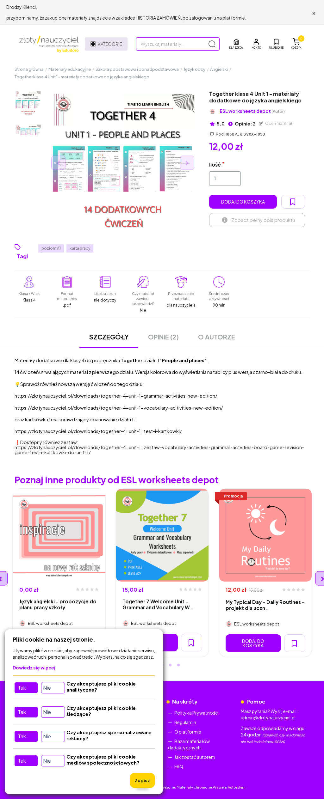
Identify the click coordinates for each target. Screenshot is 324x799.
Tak (22, 687)
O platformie (187, 732)
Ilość (215, 164)
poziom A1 (51, 248)
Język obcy (194, 69)
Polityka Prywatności (196, 713)
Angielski (219, 69)
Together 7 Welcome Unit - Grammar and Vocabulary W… (158, 604)
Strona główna (29, 69)
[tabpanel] (59, 572)
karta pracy (80, 248)
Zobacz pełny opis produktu (263, 220)
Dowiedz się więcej (34, 667)
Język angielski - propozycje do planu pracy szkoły (58, 604)
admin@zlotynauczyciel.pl (268, 717)
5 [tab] (178, 665)
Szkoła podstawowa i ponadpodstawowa (137, 69)
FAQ (178, 766)
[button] (256, 44)
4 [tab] (170, 665)
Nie (47, 687)
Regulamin (185, 722)
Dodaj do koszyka (243, 201)
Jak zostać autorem (194, 757)
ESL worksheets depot (252, 111)
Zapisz (142, 780)
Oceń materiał (278, 123)
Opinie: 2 (245, 123)
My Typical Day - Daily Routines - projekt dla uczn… (265, 605)
